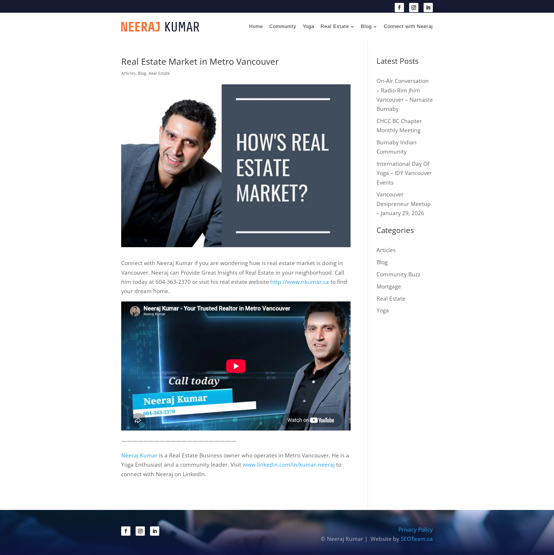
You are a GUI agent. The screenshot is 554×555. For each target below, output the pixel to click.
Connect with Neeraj (408, 26)
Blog (366, 26)
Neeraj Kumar (140, 455)
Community (282, 26)
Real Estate (335, 26)
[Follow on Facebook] (399, 7)
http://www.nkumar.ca (299, 282)
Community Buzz (398, 274)
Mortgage (389, 286)
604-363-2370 (148, 7)
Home (256, 26)
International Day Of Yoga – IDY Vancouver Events (404, 173)
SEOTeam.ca (417, 539)
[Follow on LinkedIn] (428, 7)
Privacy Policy (415, 529)
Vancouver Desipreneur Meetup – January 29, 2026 (404, 204)
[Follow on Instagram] (413, 7)
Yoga (308, 26)
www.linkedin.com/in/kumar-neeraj (289, 464)
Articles (128, 73)
